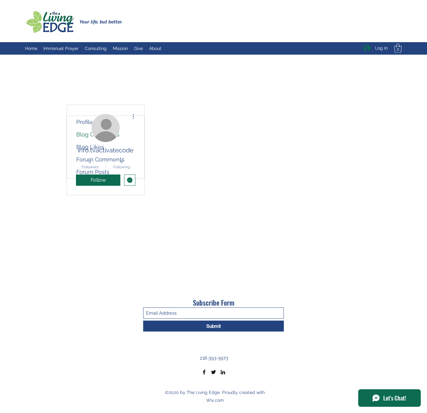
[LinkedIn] (223, 372)
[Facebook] (204, 372)
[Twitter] (213, 372)
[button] (398, 48)
